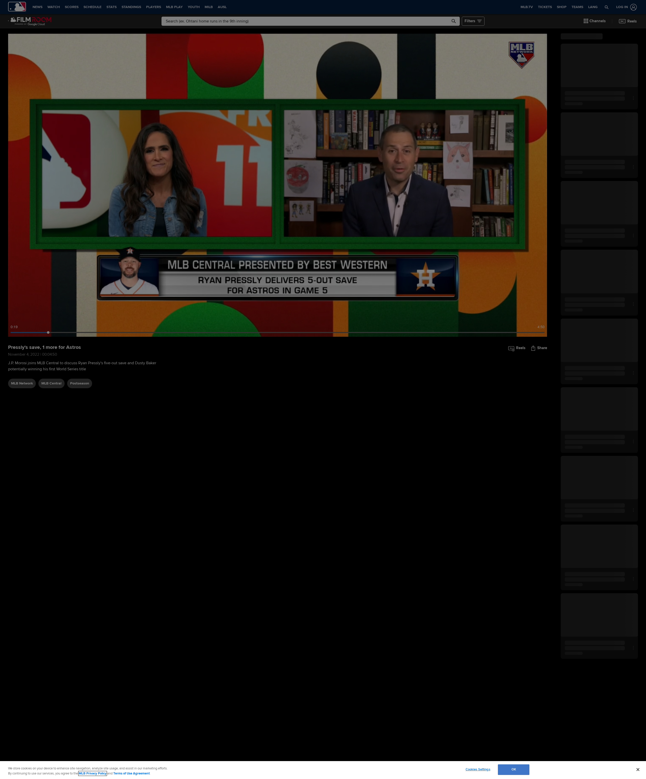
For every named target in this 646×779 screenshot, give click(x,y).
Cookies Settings (478, 769)
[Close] (637, 769)
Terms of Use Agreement (131, 773)
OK (514, 769)
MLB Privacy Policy (92, 773)
